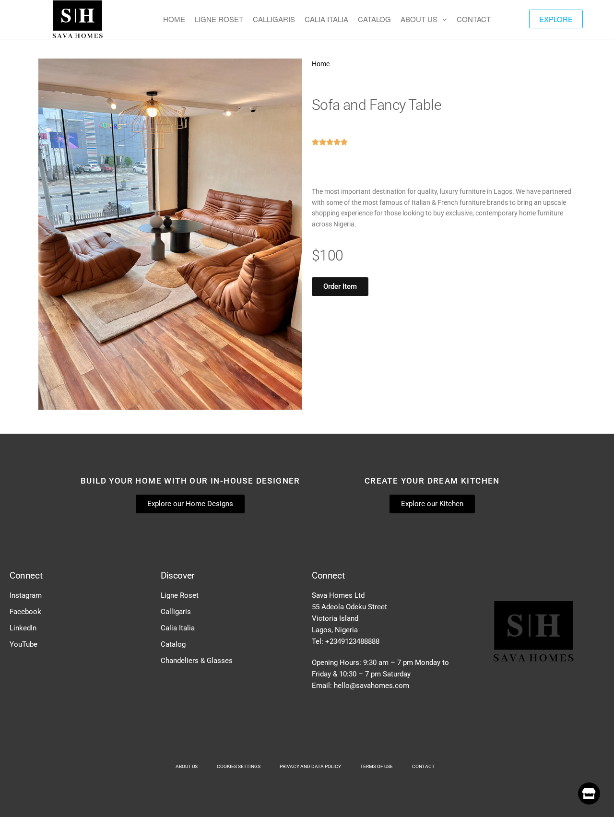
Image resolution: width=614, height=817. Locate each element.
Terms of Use (376, 766)
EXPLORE (556, 19)
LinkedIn (23, 628)
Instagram (26, 595)
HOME (174, 19)
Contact (423, 766)
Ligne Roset (180, 595)
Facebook (25, 611)
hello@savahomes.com (371, 685)
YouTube (23, 644)
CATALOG (374, 19)
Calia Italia (178, 628)
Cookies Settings (238, 766)
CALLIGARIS (274, 19)
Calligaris (176, 611)
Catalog (173, 644)
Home (321, 64)
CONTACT (474, 19)
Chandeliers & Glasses (197, 660)
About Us (187, 766)
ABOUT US (419, 19)
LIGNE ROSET (219, 19)
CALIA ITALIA (326, 19)
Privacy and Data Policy (310, 766)
